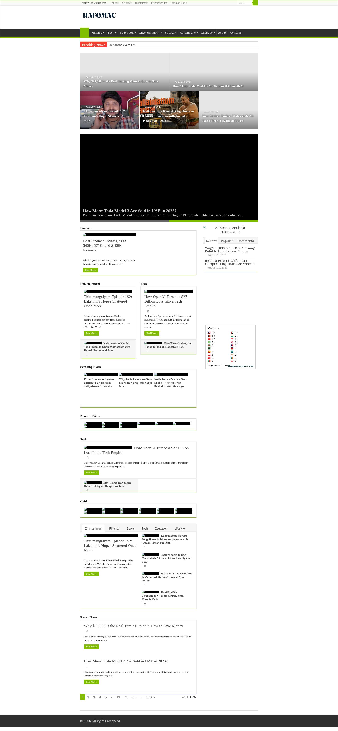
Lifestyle (207, 32)
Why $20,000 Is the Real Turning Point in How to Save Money (133, 626)
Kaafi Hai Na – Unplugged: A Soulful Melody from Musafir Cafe (163, 596)
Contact (127, 2)
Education (127, 32)
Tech (111, 32)
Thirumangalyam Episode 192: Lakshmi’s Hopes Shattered (146, 44)
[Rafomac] (99, 14)
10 (118, 697)
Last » (150, 697)
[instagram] (234, 3)
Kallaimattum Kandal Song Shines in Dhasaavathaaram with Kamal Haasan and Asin (168, 115)
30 (134, 697)
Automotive (188, 32)
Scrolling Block (90, 367)
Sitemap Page (179, 2)
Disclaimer (141, 2)
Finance (96, 32)
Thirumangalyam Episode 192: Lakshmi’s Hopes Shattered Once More (106, 115)
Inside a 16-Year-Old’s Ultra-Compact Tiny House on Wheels (229, 262)
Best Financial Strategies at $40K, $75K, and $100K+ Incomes (104, 245)
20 (126, 697)
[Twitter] (231, 3)
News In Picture (91, 416)
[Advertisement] (191, 17)
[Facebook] (227, 3)
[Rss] (224, 3)
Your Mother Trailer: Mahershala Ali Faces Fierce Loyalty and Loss (166, 558)
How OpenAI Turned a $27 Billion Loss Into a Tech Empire (165, 301)
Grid (83, 501)
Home (84, 32)
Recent (211, 241)
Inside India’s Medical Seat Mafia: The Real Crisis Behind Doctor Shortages (170, 383)
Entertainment (149, 32)
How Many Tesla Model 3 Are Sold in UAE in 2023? (208, 86)
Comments (245, 241)
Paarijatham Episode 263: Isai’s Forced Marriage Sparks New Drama (167, 577)
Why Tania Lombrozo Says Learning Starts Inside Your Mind (135, 383)
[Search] (255, 2)
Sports (169, 32)
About (115, 2)
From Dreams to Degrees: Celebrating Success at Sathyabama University (99, 383)
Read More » (90, 270)
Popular (227, 241)
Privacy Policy (159, 2)
